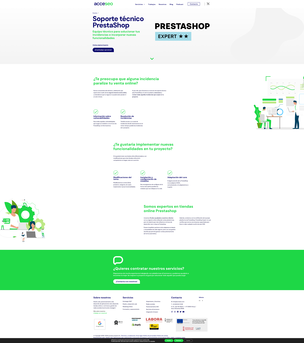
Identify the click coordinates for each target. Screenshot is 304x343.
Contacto (194, 4)
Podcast (179, 4)
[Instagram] (175, 312)
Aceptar (169, 340)
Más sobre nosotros (99, 311)
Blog (171, 4)
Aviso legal (139, 336)
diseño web (109, 337)
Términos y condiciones (128, 336)
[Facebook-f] (172, 312)
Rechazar (178, 340)
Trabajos (152, 4)
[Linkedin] (178, 312)
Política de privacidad (149, 336)
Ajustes (188, 340)
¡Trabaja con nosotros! (100, 313)
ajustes (153, 341)
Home (95, 13)
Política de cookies (162, 336)
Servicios (139, 4)
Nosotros (162, 4)
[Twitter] (180, 312)
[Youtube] (183, 312)
